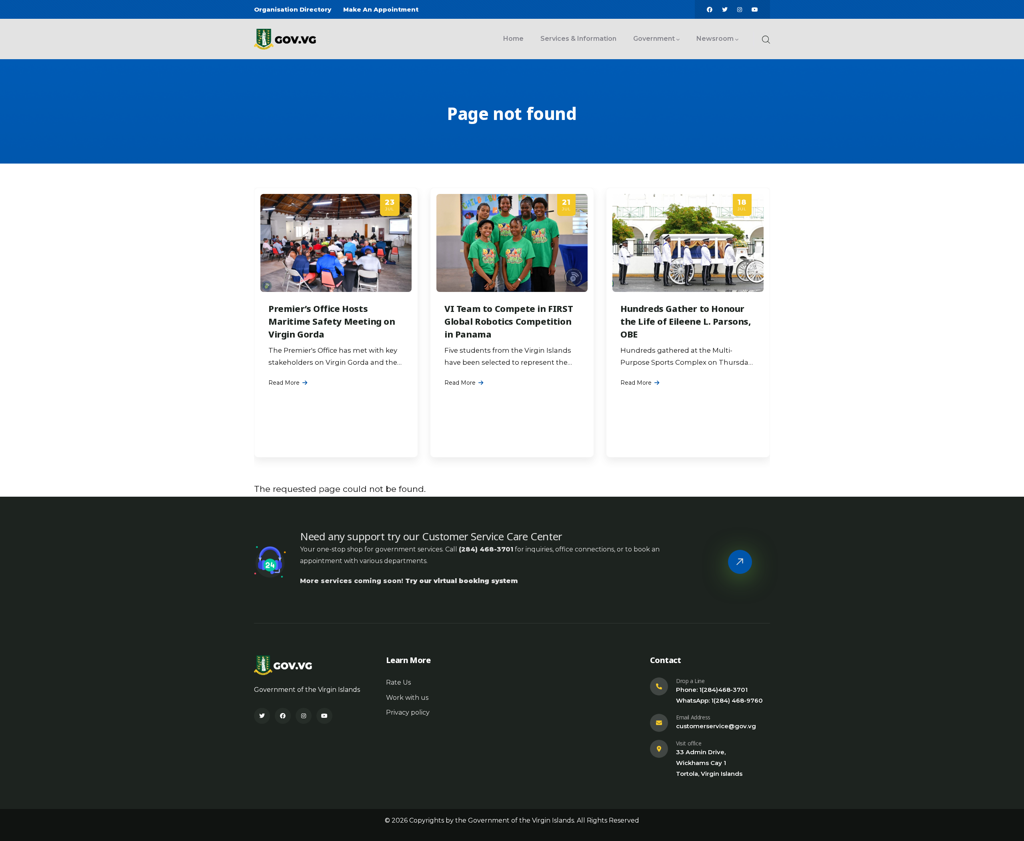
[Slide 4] (505, 456)
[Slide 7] (519, 456)
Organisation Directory (292, 9)
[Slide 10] (534, 456)
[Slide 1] (490, 456)
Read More (284, 382)
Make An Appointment (380, 9)
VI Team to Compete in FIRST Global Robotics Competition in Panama (508, 321)
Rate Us (398, 682)
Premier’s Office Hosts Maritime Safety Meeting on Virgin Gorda (331, 321)
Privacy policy (408, 712)
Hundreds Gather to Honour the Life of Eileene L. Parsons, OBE (685, 321)
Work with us (407, 697)
